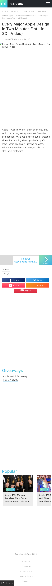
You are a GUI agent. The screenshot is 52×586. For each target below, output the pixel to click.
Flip (15, 284)
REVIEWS (42, 12)
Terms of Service (26, 576)
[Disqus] (26, 330)
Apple (10, 16)
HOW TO (15, 12)
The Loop (20, 136)
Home (4, 16)
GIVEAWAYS (28, 12)
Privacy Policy (26, 571)
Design (6, 273)
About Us (26, 561)
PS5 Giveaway (10, 379)
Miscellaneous (20, 16)
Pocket (28, 291)
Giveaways (26, 581)
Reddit (40, 285)
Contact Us (26, 566)
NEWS (5, 12)
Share (16, 280)
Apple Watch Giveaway (15, 376)
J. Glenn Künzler (9, 39)
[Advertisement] (26, 100)
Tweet (40, 280)
